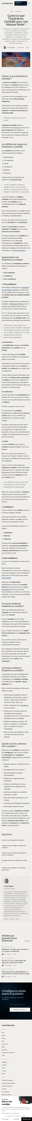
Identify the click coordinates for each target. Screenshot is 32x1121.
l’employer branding (16, 304)
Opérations (18, 11)
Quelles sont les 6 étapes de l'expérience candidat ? (14, 846)
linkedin (6, 919)
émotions (17, 127)
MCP (3, 1041)
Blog (12, 11)
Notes (3, 1047)
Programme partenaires (8, 1052)
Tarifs (3, 1055)
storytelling (24, 705)
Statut (3, 1073)
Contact (4, 1071)
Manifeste (4, 1062)
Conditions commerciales (8, 1083)
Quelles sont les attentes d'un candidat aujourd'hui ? (13, 869)
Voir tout (27, 941)
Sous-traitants (5, 1092)
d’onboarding (6, 578)
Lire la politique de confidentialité (11, 1113)
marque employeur (19, 250)
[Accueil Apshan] (7, 3)
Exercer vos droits (6, 1094)
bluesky (12, 919)
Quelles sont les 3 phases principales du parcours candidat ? (14, 854)
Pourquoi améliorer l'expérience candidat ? (14, 861)
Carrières (4, 1065)
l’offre (13, 597)
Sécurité (4, 1089)
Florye (3, 1038)
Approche (4, 1049)
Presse (3, 1068)
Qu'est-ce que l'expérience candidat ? (13, 840)
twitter (17, 919)
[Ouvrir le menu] (29, 3)
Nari (3, 1032)
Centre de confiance (7, 1086)
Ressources (5, 1044)
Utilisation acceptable (7, 1080)
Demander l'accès (20, 1009)
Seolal (3, 1035)
